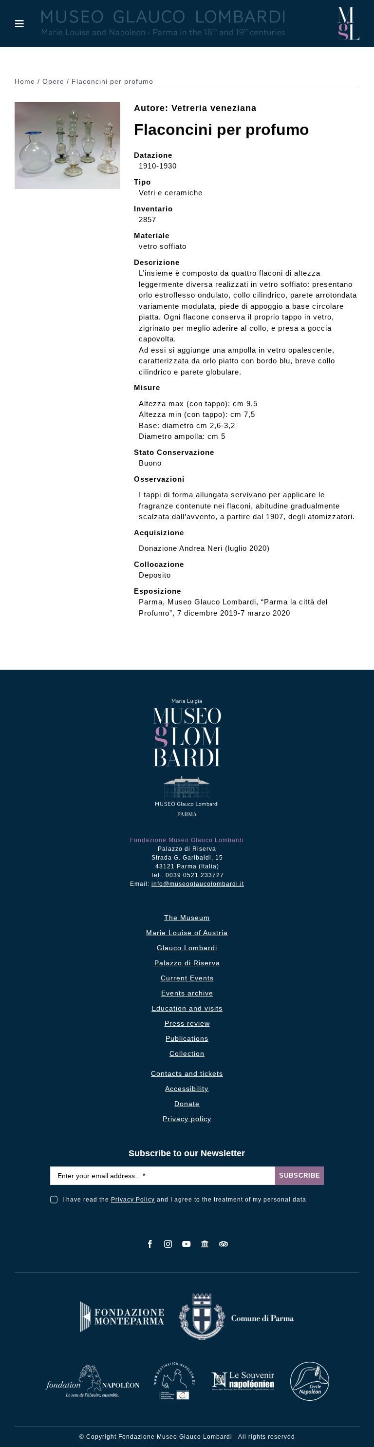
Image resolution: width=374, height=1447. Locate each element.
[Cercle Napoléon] (309, 1365)
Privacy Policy (133, 1199)
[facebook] (150, 1244)
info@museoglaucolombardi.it (197, 884)
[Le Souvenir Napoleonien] (242, 1374)
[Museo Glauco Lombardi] (348, 11)
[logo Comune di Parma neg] (236, 1297)
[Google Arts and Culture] (205, 1244)
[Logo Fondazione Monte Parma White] (122, 1305)
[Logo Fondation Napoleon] (92, 1368)
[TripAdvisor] (223, 1244)
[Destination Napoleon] (174, 1366)
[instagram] (168, 1244)
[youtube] (186, 1244)
